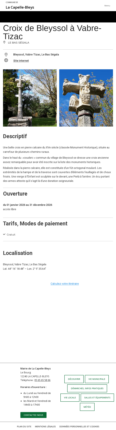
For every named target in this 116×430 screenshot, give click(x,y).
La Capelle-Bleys (20, 5)
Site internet (21, 60)
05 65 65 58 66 (42, 380)
